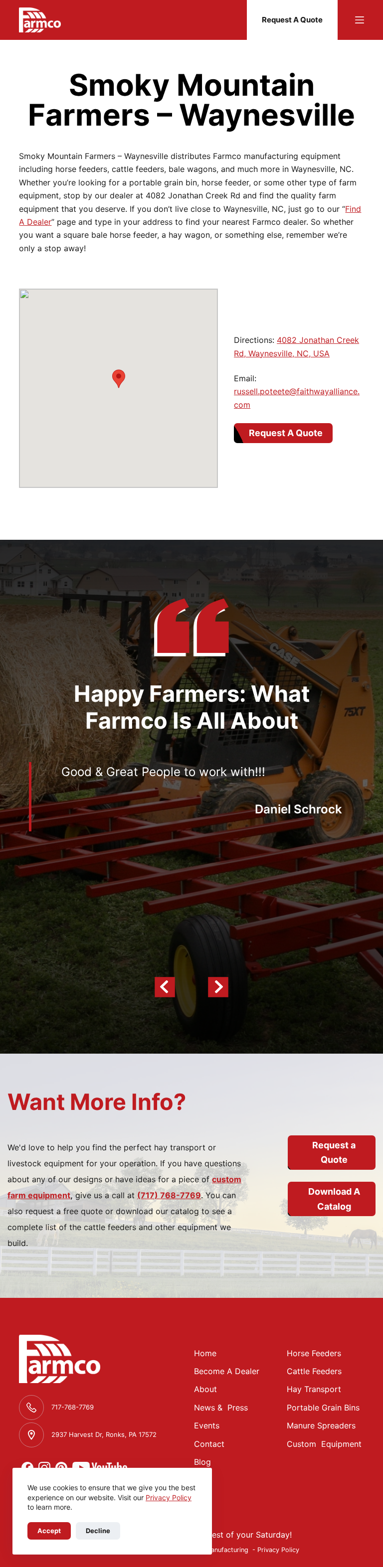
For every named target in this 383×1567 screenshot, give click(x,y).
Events (206, 1425)
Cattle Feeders (314, 1371)
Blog (202, 1462)
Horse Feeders (314, 1353)
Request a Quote (334, 1152)
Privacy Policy (169, 1497)
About (205, 1389)
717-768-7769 (72, 1407)
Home (205, 1353)
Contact (209, 1444)
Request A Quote (292, 19)
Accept (49, 1531)
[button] (118, 378)
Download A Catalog (334, 1199)
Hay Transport (314, 1389)
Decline (98, 1531)
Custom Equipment (324, 1444)
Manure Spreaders (321, 1425)
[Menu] (359, 19)
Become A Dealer (226, 1371)
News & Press (221, 1407)
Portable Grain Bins (323, 1407)
